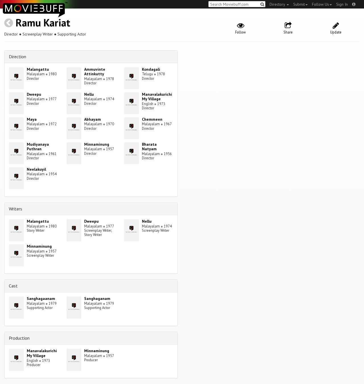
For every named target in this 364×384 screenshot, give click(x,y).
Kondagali (151, 69)
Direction (17, 56)
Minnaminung (96, 144)
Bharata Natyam (149, 147)
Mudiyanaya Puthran (38, 147)
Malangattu (38, 69)
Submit (299, 4)
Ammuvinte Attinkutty (94, 72)
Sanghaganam (97, 298)
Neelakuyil (36, 169)
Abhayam (92, 119)
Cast (13, 286)
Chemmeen (152, 119)
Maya (32, 119)
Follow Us (320, 4)
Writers (15, 209)
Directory (278, 4)
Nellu (89, 94)
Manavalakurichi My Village (157, 97)
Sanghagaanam (41, 298)
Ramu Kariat (43, 22)
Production (19, 338)
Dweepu (34, 94)
